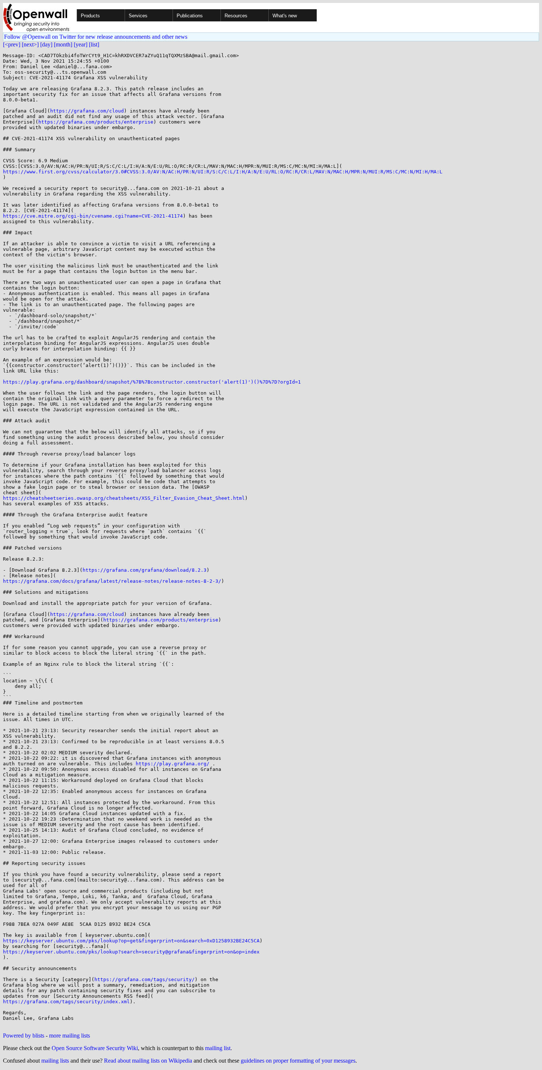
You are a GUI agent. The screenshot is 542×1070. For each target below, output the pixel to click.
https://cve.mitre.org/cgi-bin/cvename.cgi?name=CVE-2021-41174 (93, 216)
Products (90, 15)
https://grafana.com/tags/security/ (144, 979)
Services (138, 15)
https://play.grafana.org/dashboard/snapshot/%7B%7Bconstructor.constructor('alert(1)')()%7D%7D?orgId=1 (152, 382)
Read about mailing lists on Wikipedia (148, 1060)
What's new (284, 15)
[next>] (30, 44)
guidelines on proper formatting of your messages (298, 1060)
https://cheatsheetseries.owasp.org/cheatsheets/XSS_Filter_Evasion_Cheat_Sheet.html (124, 498)
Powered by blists (23, 1035)
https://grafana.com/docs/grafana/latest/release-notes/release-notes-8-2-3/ (112, 581)
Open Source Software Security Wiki (95, 1048)
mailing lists (55, 1060)
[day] (46, 44)
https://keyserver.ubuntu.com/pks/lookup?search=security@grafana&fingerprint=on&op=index (131, 952)
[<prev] (11, 44)
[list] (94, 44)
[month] (63, 44)
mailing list (217, 1048)
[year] (80, 44)
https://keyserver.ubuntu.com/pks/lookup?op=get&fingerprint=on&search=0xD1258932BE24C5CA (131, 940)
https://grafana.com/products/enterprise (95, 122)
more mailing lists (69, 1035)
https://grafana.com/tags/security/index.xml (66, 1001)
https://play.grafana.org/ (172, 763)
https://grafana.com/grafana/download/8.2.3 (144, 570)
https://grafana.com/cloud (87, 111)
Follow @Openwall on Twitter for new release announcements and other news (95, 37)
